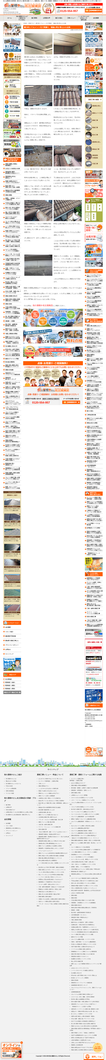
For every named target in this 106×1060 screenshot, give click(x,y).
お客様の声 (46, 18)
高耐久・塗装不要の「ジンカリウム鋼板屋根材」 (84, 941)
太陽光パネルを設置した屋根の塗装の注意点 (94, 385)
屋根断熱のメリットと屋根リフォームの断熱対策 (12, 468)
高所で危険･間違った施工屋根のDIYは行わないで (13, 431)
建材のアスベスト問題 (12, 358)
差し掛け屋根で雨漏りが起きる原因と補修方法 (83, 1023)
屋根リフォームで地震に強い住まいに (48, 814)
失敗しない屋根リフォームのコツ (93, 329)
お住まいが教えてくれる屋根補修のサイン (94, 346)
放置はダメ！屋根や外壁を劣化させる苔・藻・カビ (84, 1011)
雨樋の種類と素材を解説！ (45, 896)
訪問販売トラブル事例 (93, 528)
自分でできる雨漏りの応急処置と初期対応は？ (94, 474)
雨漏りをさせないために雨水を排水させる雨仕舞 (12, 337)
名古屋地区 (8, 679)
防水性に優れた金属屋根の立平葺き (80, 999)
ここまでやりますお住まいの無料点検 (83, 18)
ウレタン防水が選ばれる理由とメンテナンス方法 (12, 222)
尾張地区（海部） (10, 685)
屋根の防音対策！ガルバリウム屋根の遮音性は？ (95, 314)
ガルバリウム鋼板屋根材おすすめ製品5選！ (94, 301)
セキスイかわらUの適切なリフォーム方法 (82, 797)
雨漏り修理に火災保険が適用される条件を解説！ (94, 479)
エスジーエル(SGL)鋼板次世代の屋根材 (12, 417)
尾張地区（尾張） (10, 688)
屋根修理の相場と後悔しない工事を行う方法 (93, 333)
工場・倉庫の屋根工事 (93, 608)
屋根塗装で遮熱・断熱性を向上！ (80, 917)
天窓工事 (95, 163)
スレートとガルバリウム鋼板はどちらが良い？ (94, 275)
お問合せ (8, 649)
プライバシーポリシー (12, 645)
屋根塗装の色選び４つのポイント (92, 461)
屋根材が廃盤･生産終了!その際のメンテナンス (12, 392)
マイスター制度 (10, 793)
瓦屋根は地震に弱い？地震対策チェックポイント (95, 448)
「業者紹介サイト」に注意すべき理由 (93, 553)
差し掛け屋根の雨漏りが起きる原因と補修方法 (12, 317)
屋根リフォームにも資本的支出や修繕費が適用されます (53, 853)
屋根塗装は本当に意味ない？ (10, 177)
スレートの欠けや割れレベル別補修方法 (93, 368)
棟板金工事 (95, 149)
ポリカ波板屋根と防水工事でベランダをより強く (95, 591)
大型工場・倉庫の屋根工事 (45, 824)
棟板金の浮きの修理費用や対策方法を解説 (12, 191)
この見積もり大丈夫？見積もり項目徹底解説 (93, 515)
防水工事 (95, 135)
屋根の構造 (8, 195)
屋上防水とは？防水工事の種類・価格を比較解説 (12, 240)
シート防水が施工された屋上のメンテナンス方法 (12, 227)
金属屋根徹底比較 (75, 992)
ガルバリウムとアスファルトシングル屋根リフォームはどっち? (13, 402)
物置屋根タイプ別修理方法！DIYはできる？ (93, 578)
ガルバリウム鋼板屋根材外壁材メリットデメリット (95, 310)
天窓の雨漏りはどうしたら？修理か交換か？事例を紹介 (85, 869)
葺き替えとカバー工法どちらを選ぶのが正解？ (94, 351)
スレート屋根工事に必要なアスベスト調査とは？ (12, 478)
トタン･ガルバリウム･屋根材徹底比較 (12, 408)
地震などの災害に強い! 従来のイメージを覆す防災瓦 (85, 929)
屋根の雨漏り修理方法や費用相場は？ (12, 441)
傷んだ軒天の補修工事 (77, 961)
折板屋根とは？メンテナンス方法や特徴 (94, 381)
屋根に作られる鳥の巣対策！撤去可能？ (94, 604)
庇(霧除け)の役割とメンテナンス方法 (11, 273)
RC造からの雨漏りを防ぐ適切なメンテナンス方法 (13, 445)
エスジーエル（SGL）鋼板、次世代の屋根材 (82, 996)
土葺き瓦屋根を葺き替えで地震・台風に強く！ (12, 259)
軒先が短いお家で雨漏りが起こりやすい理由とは (12, 350)
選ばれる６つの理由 (11, 781)
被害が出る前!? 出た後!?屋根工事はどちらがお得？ (95, 519)
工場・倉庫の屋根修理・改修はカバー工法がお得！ (95, 587)
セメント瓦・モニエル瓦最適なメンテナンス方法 (12, 254)
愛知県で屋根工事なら (12, 640)
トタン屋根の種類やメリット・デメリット (93, 377)
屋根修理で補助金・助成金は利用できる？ (93, 487)
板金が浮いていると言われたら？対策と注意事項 (95, 536)
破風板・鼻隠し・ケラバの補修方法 (80, 866)
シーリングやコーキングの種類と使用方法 (12, 278)
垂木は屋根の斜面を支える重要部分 (48, 860)
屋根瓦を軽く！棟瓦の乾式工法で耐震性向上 (93, 444)
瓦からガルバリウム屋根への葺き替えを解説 (94, 284)
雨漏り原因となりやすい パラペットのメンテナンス (52, 869)
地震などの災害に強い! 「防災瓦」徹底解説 (93, 453)
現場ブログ (31, 23)
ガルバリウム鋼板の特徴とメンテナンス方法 (12, 422)
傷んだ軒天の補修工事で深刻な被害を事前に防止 (12, 213)
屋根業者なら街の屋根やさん (13, 828)
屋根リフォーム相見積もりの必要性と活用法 (50, 846)
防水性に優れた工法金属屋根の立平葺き (11, 282)
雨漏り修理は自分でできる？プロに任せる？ (12, 181)
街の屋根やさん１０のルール (13, 783)
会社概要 (96, 18)
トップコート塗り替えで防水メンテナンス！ (12, 482)
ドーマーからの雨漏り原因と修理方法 (12, 455)
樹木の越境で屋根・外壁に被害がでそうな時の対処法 (95, 545)
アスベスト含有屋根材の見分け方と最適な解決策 (12, 354)
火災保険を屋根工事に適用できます (48, 817)
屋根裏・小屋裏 (10, 321)
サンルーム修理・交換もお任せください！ (94, 583)
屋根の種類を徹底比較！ (91, 355)
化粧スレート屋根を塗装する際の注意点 (93, 389)
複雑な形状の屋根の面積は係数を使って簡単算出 (84, 907)
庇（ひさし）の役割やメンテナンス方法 (12, 450)
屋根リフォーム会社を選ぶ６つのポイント (95, 419)
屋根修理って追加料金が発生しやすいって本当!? (94, 540)
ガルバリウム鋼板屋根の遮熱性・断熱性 (94, 293)
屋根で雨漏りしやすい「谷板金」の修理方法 (12, 342)
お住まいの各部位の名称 (12, 168)
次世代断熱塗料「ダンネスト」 (91, 466)
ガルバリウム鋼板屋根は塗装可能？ (94, 288)
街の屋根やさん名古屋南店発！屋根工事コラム (18, 814)
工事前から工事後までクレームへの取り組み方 (94, 511)
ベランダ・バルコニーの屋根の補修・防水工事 (51, 819)
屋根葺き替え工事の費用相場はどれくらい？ (94, 338)
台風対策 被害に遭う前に (45, 812)
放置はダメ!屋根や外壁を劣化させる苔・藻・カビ (12, 387)
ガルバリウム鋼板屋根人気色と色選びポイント (94, 297)
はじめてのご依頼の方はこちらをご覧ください (51, 778)
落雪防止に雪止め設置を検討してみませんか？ (51, 879)
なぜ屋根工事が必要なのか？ (94, 325)
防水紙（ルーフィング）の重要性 (80, 978)
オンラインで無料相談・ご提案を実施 (48, 781)
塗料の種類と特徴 (93, 642)
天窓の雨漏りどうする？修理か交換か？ (12, 459)
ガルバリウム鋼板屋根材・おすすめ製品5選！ (83, 816)
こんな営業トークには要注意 (93, 524)
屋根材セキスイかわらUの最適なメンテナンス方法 (94, 398)
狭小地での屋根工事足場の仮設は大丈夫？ (93, 407)
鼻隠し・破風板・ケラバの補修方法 (12, 199)
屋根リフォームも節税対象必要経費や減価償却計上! (95, 625)
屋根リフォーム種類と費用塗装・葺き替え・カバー (95, 359)
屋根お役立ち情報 (92, 423)
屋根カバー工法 (97, 113)
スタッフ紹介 (9, 631)
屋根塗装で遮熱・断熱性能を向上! (93, 470)
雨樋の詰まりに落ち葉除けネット (47, 891)
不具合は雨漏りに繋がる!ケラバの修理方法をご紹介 (84, 880)
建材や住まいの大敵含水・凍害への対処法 (12, 329)
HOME (25, 23)
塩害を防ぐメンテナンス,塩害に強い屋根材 (12, 383)
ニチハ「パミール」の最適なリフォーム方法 (82, 800)
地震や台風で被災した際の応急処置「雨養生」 (12, 287)
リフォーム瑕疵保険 (11, 788)
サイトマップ (9, 654)
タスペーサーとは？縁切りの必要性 (11, 217)
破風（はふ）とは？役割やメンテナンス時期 (12, 487)
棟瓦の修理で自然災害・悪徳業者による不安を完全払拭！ (86, 890)
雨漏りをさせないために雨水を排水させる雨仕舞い (84, 1026)
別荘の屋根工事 (91, 616)
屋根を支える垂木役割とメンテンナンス (12, 436)
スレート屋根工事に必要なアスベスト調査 (82, 934)
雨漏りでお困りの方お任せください (48, 791)
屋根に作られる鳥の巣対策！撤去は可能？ (50, 894)
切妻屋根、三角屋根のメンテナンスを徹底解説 (12, 312)
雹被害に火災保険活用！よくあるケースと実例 (94, 483)
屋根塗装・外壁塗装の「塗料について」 (81, 790)
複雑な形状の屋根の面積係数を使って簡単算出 (12, 300)
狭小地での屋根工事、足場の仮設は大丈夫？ (82, 809)
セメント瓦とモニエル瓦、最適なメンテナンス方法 (84, 859)
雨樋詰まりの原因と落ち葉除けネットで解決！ (95, 600)
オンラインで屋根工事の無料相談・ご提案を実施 (94, 498)
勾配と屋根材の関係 (11, 333)
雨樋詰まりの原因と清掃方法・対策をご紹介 (50, 889)
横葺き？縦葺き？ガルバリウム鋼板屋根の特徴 (95, 305)
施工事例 (34, 18)
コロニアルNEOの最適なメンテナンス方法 (94, 402)
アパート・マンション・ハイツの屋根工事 (50, 827)
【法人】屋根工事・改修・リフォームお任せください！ (53, 832)
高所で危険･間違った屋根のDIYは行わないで (83, 946)
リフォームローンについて (45, 850)
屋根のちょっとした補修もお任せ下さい (49, 793)
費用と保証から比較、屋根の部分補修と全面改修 (95, 342)
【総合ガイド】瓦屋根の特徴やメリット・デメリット (85, 838)
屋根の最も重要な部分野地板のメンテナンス (12, 365)
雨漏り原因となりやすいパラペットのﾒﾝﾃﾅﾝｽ (12, 231)
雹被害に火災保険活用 (77, 1045)
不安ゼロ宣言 (9, 786)
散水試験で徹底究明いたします (47, 809)
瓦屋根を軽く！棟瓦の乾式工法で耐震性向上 (82, 924)
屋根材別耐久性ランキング (10, 378)
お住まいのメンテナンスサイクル (80, 968)
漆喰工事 (95, 120)
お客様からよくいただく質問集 (79, 795)
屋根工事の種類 (93, 99)
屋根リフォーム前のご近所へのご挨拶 (93, 506)
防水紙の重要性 (10, 362)
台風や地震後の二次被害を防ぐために (94, 440)
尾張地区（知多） (10, 682)
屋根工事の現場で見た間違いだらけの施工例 (93, 457)
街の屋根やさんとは (11, 778)
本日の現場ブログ (10, 809)
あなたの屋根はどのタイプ (78, 783)
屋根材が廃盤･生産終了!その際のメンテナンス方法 (84, 885)
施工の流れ (58, 18)
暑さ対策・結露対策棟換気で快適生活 (81, 912)
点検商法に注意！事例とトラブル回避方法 (50, 798)
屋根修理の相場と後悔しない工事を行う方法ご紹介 (52, 841)
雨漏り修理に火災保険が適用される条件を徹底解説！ (85, 1050)
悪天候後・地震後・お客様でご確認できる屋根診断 (84, 788)
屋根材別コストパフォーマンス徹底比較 (12, 373)
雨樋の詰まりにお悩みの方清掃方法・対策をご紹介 (95, 596)
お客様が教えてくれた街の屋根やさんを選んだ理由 (19, 812)
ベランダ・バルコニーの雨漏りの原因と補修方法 (12, 245)
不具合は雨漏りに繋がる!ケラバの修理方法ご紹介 (12, 203)
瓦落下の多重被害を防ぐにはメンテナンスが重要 (94, 431)
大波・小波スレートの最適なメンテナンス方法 (12, 268)
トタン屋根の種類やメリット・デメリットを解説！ (84, 852)
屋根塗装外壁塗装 (95, 157)
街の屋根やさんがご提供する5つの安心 (22, 18)
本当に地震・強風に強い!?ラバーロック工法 (82, 1018)
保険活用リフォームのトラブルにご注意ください (95, 549)
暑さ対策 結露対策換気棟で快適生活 (11, 325)
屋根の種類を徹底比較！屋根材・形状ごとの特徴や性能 (85, 840)
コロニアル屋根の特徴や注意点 (92, 372)
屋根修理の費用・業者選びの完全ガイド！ (12, 172)
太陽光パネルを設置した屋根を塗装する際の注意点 (52, 899)
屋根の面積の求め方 (11, 296)
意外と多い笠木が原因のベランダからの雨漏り (12, 208)
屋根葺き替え (96, 106)
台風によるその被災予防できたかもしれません (95, 427)
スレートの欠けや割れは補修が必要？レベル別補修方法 (85, 849)
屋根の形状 (8, 304)
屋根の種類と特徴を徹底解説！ (11, 164)
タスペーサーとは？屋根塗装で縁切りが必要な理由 (84, 878)
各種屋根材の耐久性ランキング (79, 985)
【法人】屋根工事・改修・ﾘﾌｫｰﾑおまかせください (95, 621)
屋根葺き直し (96, 142)
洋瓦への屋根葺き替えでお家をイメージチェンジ (12, 397)
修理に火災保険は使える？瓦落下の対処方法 (95, 435)
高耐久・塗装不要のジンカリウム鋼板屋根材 (12, 427)
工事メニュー (71, 18)
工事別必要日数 (91, 414)
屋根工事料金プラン (44, 786)
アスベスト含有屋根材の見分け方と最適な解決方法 (84, 932)
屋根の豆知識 (9, 370)
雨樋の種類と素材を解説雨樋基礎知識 (12, 473)
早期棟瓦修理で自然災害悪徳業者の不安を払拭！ (12, 264)
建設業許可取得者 (10, 636)
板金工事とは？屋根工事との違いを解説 (12, 186)
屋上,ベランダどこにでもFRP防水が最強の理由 (12, 236)
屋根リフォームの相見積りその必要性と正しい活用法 (95, 502)
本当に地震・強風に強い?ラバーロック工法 (13, 292)
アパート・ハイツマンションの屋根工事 (93, 612)
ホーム (9, 18)
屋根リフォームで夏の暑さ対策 (47, 822)
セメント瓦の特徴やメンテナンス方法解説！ (12, 250)
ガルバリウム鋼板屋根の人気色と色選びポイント (84, 833)
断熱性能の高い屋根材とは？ (10, 464)
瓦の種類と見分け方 (11, 346)
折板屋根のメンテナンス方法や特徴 (80, 854)
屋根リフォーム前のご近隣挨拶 (47, 795)
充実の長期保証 (10, 791)
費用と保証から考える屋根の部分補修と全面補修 (51, 855)
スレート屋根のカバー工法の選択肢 (95, 364)
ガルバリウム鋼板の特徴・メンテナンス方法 (82, 939)
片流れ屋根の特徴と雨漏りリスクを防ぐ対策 (12, 307)
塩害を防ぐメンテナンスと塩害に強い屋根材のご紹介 (85, 1009)
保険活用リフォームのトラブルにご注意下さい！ (84, 1004)
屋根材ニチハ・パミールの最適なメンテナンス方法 (95, 394)
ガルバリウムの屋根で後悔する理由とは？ (12, 413)
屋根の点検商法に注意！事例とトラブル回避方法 (94, 532)
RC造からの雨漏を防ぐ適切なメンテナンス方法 (83, 944)
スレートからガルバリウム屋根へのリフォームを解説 (95, 280)
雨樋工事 (95, 127)
